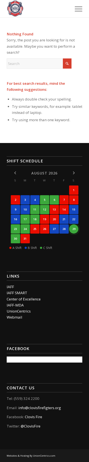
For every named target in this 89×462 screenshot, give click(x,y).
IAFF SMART (17, 292)
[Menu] (76, 8)
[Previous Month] (15, 173)
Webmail (14, 317)
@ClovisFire (30, 426)
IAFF (10, 286)
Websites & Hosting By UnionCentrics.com (31, 455)
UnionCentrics (19, 311)
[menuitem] (76, 8)
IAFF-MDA (15, 305)
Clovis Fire (33, 416)
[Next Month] (73, 173)
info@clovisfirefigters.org (39, 407)
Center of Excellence (24, 299)
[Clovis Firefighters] (37, 8)
